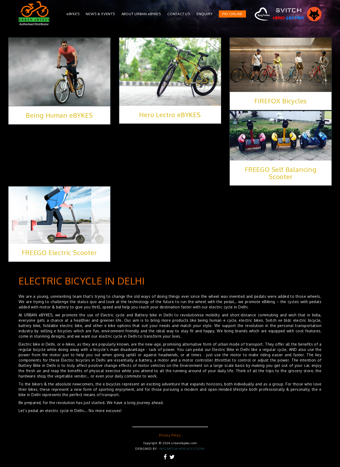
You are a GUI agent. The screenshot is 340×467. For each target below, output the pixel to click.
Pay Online (232, 14)
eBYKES (73, 14)
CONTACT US (178, 14)
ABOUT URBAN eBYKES (141, 14)
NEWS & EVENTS (100, 14)
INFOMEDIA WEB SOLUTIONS (182, 449)
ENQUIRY (205, 14)
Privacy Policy (170, 435)
